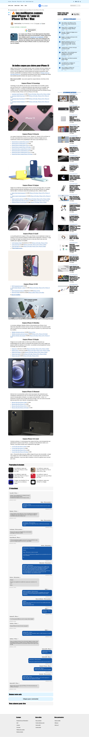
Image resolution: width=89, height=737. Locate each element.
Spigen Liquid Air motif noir (17, 198)
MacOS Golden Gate (29, 1)
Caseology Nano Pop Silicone (18, 98)
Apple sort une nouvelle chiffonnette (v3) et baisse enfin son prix (75, 118)
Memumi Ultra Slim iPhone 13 (18, 404)
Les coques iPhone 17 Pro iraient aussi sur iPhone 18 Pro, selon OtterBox (75, 139)
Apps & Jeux (10, 5)
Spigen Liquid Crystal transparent (19, 196)
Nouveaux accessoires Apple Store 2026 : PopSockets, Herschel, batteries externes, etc (75, 248)
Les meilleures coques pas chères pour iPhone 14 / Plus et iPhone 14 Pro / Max (21, 476)
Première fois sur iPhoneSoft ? (22, 720)
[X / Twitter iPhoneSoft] (73, 2)
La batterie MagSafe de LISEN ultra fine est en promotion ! (75, 159)
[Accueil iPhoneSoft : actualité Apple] (8, 9)
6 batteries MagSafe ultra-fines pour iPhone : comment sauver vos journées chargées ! (75, 188)
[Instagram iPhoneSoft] (78, 2)
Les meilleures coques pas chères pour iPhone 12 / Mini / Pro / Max (21, 470)
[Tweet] (9, 12)
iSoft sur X (57, 725)
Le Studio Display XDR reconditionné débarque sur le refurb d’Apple (74, 218)
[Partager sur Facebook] (9, 14)
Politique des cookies (21, 729)
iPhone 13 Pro (40, 94)
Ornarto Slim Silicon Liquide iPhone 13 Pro (21, 152)
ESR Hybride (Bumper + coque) (18, 287)
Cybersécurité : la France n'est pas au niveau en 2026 (69, 48)
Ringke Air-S (14, 348)
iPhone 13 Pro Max (32, 94)
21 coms (37, 23)
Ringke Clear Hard (16, 354)
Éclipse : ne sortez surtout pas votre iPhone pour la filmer (69, 37)
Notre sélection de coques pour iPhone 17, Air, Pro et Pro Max (75, 198)
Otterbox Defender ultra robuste (18, 335)
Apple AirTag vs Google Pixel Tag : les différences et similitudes (74, 149)
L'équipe (18, 725)
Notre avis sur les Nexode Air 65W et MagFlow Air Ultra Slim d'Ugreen (74, 258)
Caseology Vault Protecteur (17, 94)
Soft (44, 5)
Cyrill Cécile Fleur (15, 244)
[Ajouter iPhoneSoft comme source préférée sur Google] (30, 30)
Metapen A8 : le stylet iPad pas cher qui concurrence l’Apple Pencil (75, 278)
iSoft (17, 722)
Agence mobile (57, 720)
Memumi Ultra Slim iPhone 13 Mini (19, 402)
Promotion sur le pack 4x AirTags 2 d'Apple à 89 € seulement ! (74, 167)
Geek (26, 5)
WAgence (56, 722)
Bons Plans (17, 5)
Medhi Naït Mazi (17, 23)
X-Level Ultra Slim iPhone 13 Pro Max (20, 451)
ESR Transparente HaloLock (18, 290)
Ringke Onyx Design (16, 352)
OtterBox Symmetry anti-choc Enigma (20, 334)
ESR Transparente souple (17, 286)
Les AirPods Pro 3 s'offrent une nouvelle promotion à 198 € (68, 63)
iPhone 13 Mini (46, 94)
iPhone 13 (18, 27)
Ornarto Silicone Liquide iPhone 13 (19, 143)
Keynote (9, 1)
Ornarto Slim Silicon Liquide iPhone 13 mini (21, 148)
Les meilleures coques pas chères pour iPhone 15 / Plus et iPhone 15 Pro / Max (43, 470)
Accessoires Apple (13, 9)
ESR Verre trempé (16, 292)
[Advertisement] (30, 54)
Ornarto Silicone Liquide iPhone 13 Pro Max (21, 147)
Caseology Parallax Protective (18, 101)
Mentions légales (20, 731)
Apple (22, 5)
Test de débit (38, 725)
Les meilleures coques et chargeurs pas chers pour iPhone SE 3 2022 (43, 476)
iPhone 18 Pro (19, 1)
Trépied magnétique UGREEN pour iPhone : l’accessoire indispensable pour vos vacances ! (75, 208)
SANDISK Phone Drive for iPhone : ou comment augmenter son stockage (75, 228)
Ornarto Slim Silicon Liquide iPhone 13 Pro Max (22, 154)
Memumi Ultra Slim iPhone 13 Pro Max (20, 407)
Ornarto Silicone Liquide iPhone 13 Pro (20, 145)
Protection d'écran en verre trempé (19, 202)
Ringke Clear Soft (15, 355)
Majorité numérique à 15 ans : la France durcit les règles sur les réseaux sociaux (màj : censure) (68, 43)
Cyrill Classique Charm (17, 242)
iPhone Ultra (14, 1)
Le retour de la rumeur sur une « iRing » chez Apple (74, 237)
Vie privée (18, 727)
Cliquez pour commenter (30, 699)
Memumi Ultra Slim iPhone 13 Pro (19, 405)
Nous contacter (38, 720)
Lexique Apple (38, 727)
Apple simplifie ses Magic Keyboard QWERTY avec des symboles (75, 108)
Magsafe (24, 27)
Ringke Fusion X (15, 350)
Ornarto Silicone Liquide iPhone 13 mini (20, 141)
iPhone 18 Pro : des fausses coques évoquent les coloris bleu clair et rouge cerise (75, 129)
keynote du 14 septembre (37, 37)
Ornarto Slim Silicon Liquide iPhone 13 (20, 150)
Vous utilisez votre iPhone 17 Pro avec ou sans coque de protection (69, 23)
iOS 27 (24, 1)
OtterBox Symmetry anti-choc (18, 332)
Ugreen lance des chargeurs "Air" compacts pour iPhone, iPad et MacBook (74, 289)
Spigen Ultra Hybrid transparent (18, 193)
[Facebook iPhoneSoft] (76, 2)
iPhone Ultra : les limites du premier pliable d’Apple (69, 59)
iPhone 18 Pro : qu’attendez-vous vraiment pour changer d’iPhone (69, 28)
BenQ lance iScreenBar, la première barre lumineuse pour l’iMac (74, 98)
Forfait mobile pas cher (40, 722)
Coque (13, 27)
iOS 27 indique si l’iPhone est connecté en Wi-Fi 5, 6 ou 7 (68, 68)
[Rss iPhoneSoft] (80, 2)
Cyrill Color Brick (15, 246)
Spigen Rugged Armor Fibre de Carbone (20, 200)
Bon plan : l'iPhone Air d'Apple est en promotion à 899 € (69, 33)
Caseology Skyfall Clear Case (18, 95)
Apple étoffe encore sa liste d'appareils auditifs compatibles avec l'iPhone (75, 177)
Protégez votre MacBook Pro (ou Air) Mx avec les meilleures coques (21, 482)
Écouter (43, 23)
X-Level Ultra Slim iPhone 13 (18, 448)
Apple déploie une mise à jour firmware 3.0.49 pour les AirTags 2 (75, 268)
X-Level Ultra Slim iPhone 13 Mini (19, 446)
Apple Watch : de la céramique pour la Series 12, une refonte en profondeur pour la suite (69, 53)
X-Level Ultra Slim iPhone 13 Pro (19, 450)
